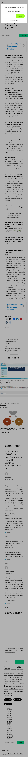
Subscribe (20, 16)
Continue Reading (14, 20)
